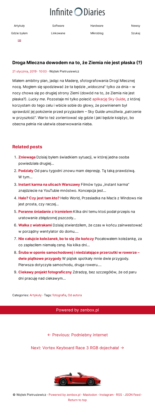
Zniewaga (27, 157)
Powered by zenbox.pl (77, 310)
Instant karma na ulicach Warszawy (49, 184)
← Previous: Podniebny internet (77, 334)
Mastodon (90, 395)
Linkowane (58, 33)
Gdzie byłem (19, 33)
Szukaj (135, 33)
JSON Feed (132, 395)
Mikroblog (97, 33)
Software (58, 25)
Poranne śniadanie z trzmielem (45, 211)
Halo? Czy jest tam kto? (39, 198)
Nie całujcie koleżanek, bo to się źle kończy (56, 239)
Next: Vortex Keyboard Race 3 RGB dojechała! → (77, 347)
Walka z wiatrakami (35, 225)
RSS (119, 395)
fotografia (59, 295)
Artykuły (19, 25)
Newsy (135, 25)
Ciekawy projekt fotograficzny (45, 272)
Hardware (96, 25)
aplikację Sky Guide (108, 99)
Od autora (75, 295)
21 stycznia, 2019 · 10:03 (29, 71)
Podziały (26, 171)
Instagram (106, 395)
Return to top (77, 400)
